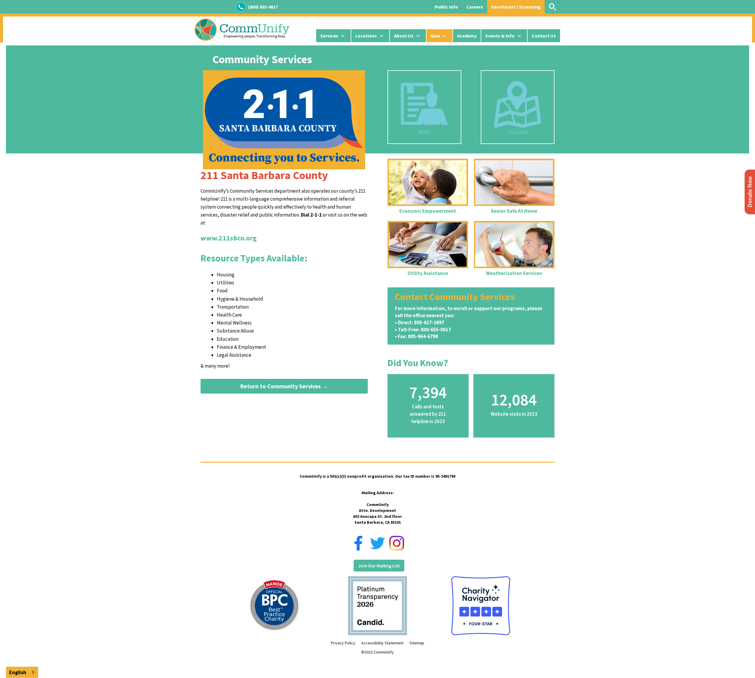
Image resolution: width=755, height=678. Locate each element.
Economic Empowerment (427, 211)
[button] (333, 35)
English (17, 672)
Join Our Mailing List (379, 566)
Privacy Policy (343, 643)
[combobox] (22, 672)
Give (435, 36)
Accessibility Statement (382, 643)
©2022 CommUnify (377, 652)
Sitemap (416, 643)
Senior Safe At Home (514, 211)
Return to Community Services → (284, 386)
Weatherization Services (514, 273)
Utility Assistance (428, 273)
